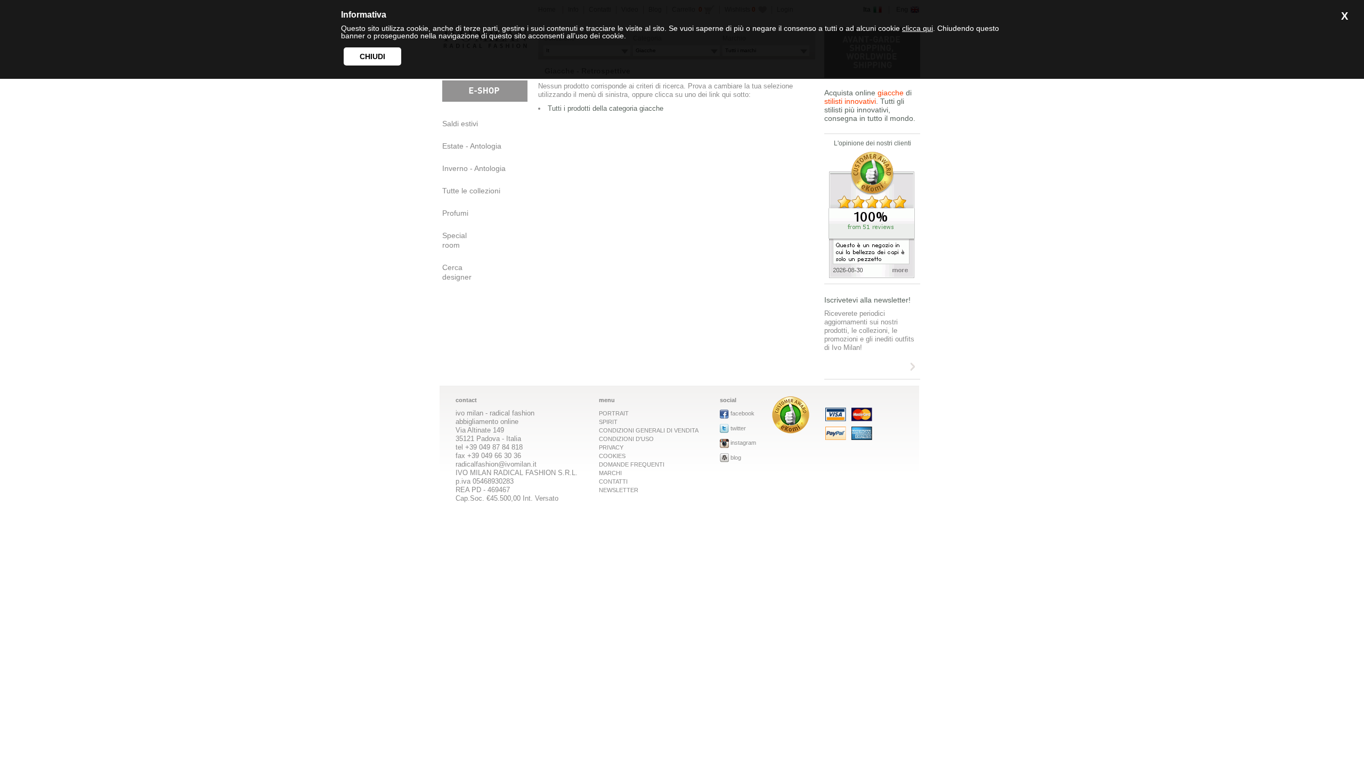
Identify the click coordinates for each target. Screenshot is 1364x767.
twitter (738, 428)
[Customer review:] (790, 430)
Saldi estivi (460, 123)
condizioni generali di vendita (649, 430)
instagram (743, 442)
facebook (742, 413)
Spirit (608, 422)
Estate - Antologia (471, 146)
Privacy (611, 447)
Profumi (455, 213)
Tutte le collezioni (471, 190)
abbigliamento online (487, 422)
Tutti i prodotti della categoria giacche (605, 108)
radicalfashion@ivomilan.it (496, 464)
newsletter (618, 490)
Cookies (612, 456)
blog (735, 457)
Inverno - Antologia (474, 168)
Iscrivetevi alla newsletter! (867, 300)
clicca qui (917, 28)
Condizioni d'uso (626, 439)
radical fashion (512, 413)
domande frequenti (631, 464)
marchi (610, 473)
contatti (613, 481)
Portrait (614, 413)
